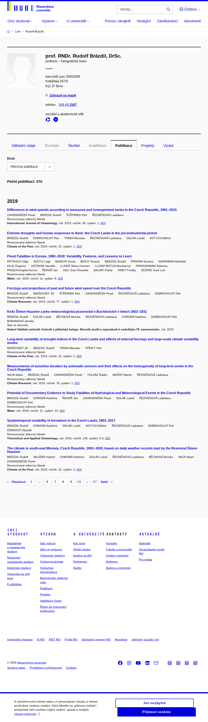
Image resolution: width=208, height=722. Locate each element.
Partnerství (80, 561)
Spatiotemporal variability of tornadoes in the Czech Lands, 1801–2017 (61, 420)
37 (95, 481)
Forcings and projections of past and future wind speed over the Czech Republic (69, 288)
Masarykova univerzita (31, 662)
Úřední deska (81, 549)
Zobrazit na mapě (63, 95)
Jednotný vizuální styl (145, 639)
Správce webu (16, 667)
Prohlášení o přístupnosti (46, 667)
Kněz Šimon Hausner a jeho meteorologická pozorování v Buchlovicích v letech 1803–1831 (77, 311)
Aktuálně (149, 534)
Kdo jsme (79, 543)
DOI (103, 223)
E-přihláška (14, 584)
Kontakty (111, 543)
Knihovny (112, 561)
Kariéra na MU (82, 555)
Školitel (74, 146)
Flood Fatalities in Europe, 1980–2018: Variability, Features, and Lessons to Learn (69, 256)
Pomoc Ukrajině (118, 21)
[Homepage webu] (30, 6)
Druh (11, 158)
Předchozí (19, 481)
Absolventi (192, 21)
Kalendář (145, 543)
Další (104, 481)
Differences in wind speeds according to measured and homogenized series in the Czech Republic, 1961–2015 (92, 210)
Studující (144, 21)
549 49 (68, 104)
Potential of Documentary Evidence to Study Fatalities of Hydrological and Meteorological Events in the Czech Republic (99, 393)
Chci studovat (17, 532)
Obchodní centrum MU (96, 639)
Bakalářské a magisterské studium (16, 547)
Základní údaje (24, 146)
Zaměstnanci (167, 21)
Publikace (123, 146)
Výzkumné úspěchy (52, 555)
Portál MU (71, 639)
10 (79, 481)
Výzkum (48, 534)
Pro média (145, 559)
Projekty (147, 146)
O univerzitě (89, 534)
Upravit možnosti (25, 714)
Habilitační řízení (51, 600)
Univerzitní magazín (20, 639)
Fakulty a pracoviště (119, 549)
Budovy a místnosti (118, 567)
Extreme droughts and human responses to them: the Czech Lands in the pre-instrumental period (82, 233)
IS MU (41, 639)
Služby (77, 567)
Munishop (121, 639)
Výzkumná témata (51, 561)
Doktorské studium (19, 567)
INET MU (55, 639)
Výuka (168, 146)
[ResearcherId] (49, 120)
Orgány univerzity (117, 555)
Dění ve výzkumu (51, 549)
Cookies (71, 667)
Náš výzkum (48, 543)
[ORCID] (56, 120)
